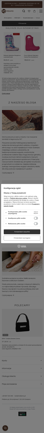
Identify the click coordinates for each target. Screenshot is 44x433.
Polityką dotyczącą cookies (18, 198)
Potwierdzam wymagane (22, 238)
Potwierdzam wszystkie (22, 232)
